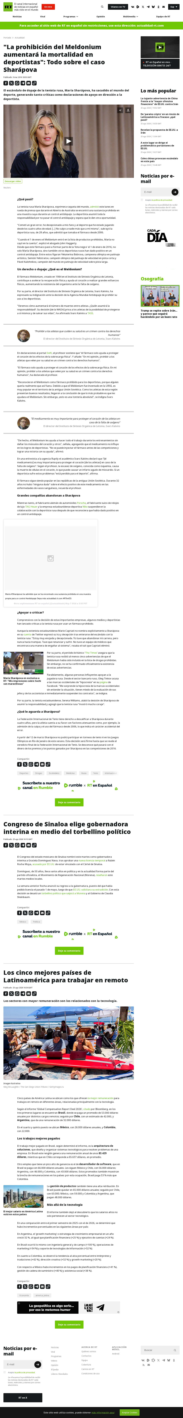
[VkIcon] (132, 7)
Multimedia (129, 16)
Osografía (152, 279)
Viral (42, 16)
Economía (24, 1295)
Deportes (23, 773)
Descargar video (13, 181)
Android (115, 1353)
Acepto (158, 200)
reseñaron (101, 875)
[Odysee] (153, 1360)
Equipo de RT (163, 16)
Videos (54, 1360)
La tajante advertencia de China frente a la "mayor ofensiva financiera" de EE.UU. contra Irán (159, 101)
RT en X (23, 1397)
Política (36, 921)
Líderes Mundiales (59, 1373)
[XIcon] (143, 7)
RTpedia (54, 1369)
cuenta (27, 634)
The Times (91, 653)
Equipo (84, 1360)
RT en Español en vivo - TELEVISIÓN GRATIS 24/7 (157, 63)
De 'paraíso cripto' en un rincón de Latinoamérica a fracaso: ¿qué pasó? (160, 117)
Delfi (49, 353)
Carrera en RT (87, 1369)
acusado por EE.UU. (43, 864)
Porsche (81, 503)
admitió (94, 207)
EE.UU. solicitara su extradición (90, 889)
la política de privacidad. (162, 200)
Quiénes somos (88, 1351)
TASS (90, 313)
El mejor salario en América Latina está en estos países (23, 1213)
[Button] (102, 6)
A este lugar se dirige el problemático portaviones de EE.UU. (157, 145)
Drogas (38, 773)
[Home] (8, 6)
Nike (84, 507)
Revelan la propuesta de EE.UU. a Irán (159, 131)
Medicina (70, 773)
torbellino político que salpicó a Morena (63, 893)
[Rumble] (138, 7)
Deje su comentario (69, 802)
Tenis (95, 773)
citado (86, 1109)
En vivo (48, 6)
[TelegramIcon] (148, 7)
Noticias (17, 16)
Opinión (101, 16)
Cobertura (86, 1364)
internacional (111, 773)
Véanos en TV (118, 6)
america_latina (42, 1295)
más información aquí (103, 1412)
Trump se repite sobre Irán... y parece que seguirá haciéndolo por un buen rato (159, 314)
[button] (68, 141)
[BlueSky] (153, 7)
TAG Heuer (31, 507)
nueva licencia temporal (92, 860)
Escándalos (54, 773)
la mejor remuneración (100, 1098)
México (22, 921)
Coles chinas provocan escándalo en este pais (159, 160)
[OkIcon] (158, 7)
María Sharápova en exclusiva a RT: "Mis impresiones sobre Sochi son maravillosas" (22, 681)
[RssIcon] (143, 1365)
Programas (69, 16)
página (104, 682)
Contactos (86, 1355)
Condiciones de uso (90, 1373)
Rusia (83, 773)
